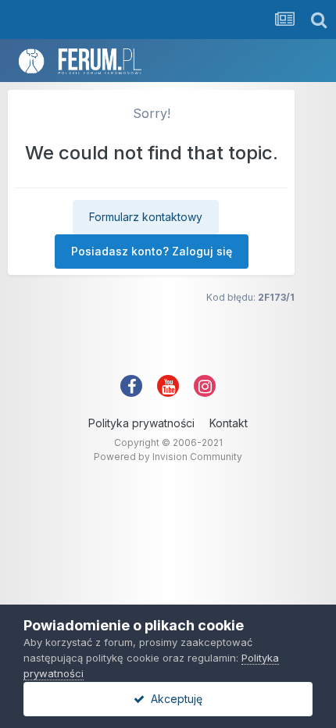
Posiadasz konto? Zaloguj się (151, 251)
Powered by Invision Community (168, 456)
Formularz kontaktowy (145, 216)
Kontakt (228, 423)
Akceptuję (173, 698)
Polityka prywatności (141, 423)
